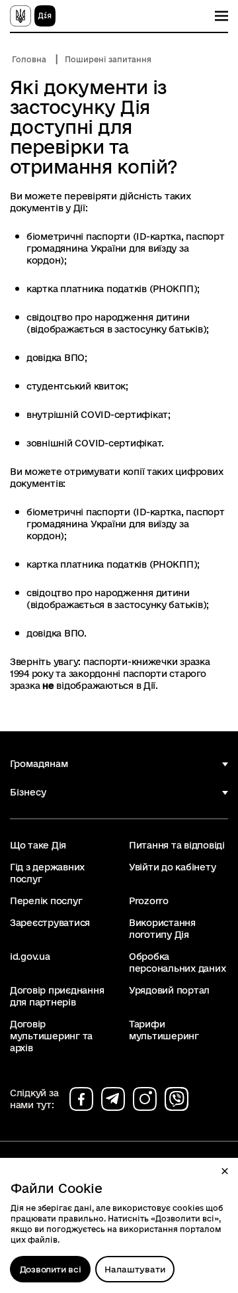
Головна (29, 59)
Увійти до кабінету (172, 867)
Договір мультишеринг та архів (51, 1036)
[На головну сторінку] (33, 15)
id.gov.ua (30, 956)
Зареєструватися (50, 922)
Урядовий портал (169, 990)
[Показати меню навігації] (221, 16)
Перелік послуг (46, 901)
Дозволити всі (50, 1269)
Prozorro (149, 901)
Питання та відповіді (177, 845)
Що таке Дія (38, 845)
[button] (225, 1171)
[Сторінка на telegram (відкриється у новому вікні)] (113, 1099)
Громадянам (39, 763)
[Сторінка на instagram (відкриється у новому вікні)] (145, 1099)
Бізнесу (28, 792)
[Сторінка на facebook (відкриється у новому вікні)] (81, 1099)
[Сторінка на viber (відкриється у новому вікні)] (176, 1099)
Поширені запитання (108, 59)
